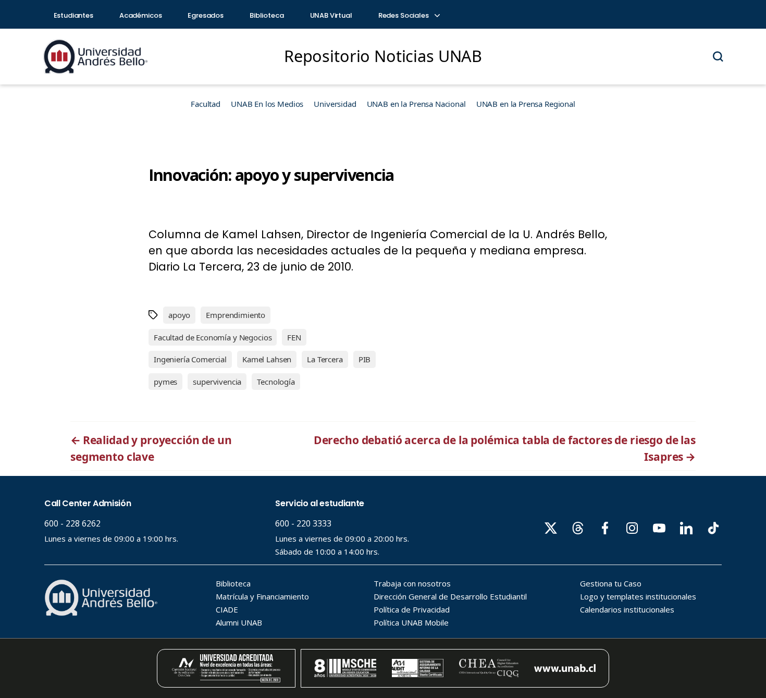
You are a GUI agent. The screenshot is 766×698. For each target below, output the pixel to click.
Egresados (206, 15)
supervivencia (217, 381)
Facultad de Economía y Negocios (212, 337)
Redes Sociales (404, 15)
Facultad (205, 104)
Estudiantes (73, 15)
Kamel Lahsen (266, 359)
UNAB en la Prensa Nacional (416, 104)
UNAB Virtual (331, 15)
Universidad (335, 104)
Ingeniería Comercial (190, 359)
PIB (365, 359)
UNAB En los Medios (267, 104)
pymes (165, 381)
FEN (294, 337)
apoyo (179, 315)
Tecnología (276, 381)
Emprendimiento (235, 315)
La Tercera (325, 359)
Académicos (140, 15)
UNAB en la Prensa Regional (525, 104)
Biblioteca (267, 15)
